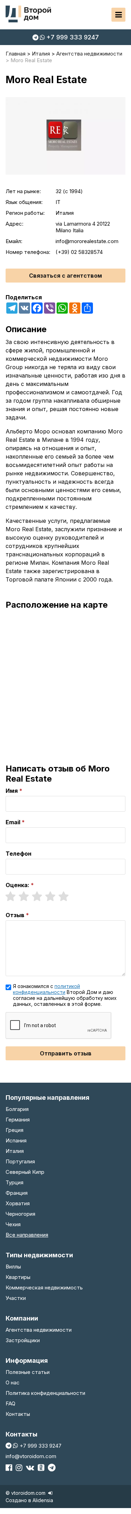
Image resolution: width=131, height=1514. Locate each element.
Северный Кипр (25, 1172)
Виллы (13, 1266)
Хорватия (18, 1203)
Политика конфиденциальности (45, 1393)
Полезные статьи (28, 1372)
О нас (13, 1382)
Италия (15, 1151)
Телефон (18, 853)
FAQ (10, 1403)
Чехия (13, 1224)
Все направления (27, 1234)
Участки (16, 1298)
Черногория (20, 1214)
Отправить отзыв (66, 1053)
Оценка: (17, 885)
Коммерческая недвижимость (44, 1287)
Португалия (20, 1161)
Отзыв (15, 915)
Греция (14, 1130)
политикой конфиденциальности (46, 989)
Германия (18, 1119)
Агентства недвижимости (39, 1329)
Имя (12, 790)
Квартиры (18, 1277)
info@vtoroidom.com (31, 1456)
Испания (16, 1140)
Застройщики (23, 1340)
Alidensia (42, 1500)
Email (13, 822)
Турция (14, 1182)
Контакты (18, 1414)
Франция (17, 1193)
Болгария (17, 1109)
